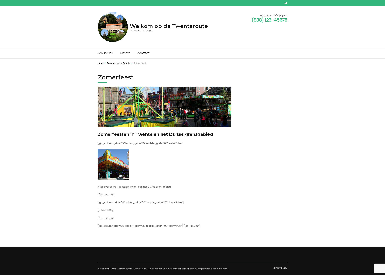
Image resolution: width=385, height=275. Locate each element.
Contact (144, 53)
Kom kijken (105, 53)
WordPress (221, 268)
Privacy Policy (280, 268)
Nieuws (125, 53)
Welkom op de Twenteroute (169, 26)
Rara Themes (189, 268)
